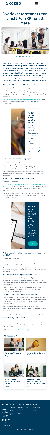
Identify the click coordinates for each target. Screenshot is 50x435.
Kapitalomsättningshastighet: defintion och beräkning (14, 355)
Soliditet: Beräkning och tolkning (36, 354)
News (27, 407)
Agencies (12, 410)
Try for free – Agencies (20, 412)
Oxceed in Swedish (6, 425)
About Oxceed (36, 407)
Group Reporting (12, 414)
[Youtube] (9, 420)
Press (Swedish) (35, 411)
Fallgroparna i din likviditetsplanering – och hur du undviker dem (36, 381)
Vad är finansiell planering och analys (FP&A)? (12, 381)
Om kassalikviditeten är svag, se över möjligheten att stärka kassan (22, 99)
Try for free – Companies (20, 408)
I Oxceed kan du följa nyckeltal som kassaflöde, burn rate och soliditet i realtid (25, 321)
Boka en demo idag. (23, 330)
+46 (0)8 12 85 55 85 (5, 416)
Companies (12, 407)
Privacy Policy (20, 430)
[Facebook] (3, 420)
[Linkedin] (6, 420)
